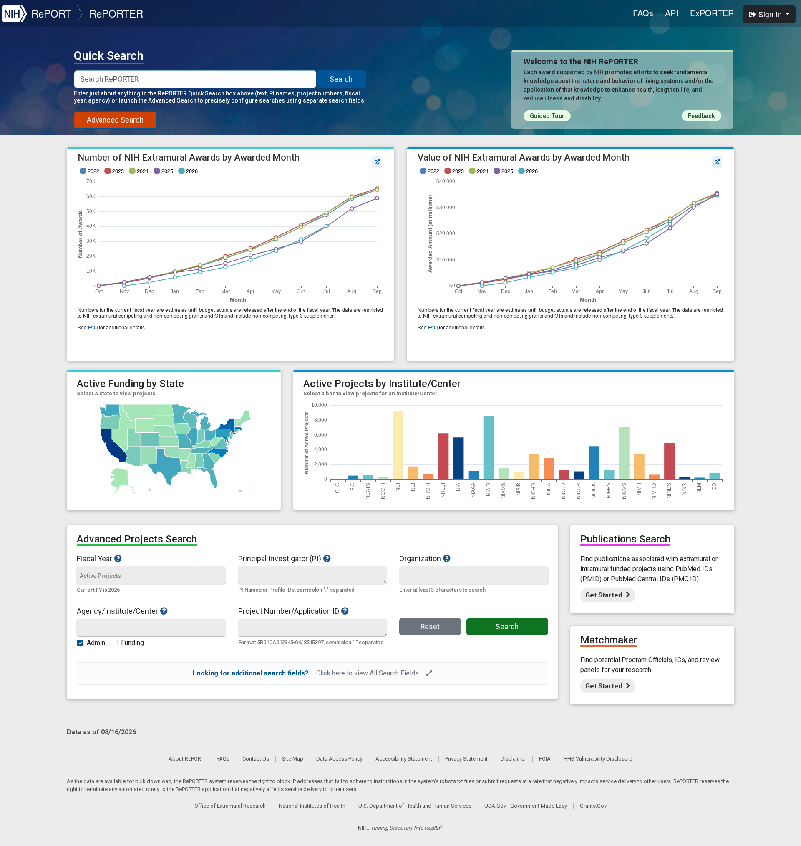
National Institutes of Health (312, 806)
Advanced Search (115, 120)
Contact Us (255, 759)
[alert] (312, 673)
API (671, 13)
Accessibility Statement (403, 759)
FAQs (643, 13)
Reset (430, 627)
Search (341, 79)
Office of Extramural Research (230, 806)
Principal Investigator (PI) (279, 558)
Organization (420, 558)
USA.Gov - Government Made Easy (525, 806)
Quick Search (109, 56)
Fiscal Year (94, 558)
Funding (132, 643)
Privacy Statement (466, 759)
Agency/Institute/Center (117, 611)
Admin (96, 643)
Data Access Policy (339, 759)
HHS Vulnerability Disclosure (598, 759)
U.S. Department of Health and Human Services (414, 806)
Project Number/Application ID (288, 611)
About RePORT (186, 759)
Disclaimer (513, 759)
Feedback (701, 116)
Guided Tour (547, 116)
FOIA (545, 759)
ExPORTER (712, 13)
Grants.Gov (593, 806)
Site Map (292, 759)
